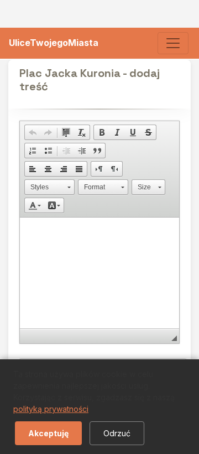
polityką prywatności (50, 409)
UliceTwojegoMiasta (53, 42)
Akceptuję (48, 433)
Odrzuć (116, 433)
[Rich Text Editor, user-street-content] (99, 273)
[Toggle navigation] (173, 43)
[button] (32, 132)
